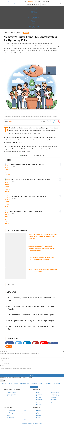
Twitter (19, 342)
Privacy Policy (38, 423)
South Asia (39, 394)
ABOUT (10, 384)
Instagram (38, 415)
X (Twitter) (38, 412)
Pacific (38, 392)
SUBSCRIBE (34, 387)
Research (24, 412)
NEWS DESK (30, 2)
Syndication (10, 396)
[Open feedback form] (4, 381)
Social (34, 21)
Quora (36, 342)
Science (33, 20)
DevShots (24, 410)
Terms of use (31, 423)
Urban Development (33, 26)
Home (6, 32)
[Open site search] (60, 3)
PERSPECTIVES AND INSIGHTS (33, 4)
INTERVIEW (44, 4)
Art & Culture (34, 8)
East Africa (39, 404)
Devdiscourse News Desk (10, 57)
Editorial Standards (11, 392)
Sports (34, 23)
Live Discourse (10, 417)
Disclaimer (24, 423)
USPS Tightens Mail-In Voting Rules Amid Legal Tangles (30, 320)
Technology (33, 9)
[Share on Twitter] (51, 122)
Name (1, 356)
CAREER (16, 384)
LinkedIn (28, 342)
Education (34, 12)
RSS (9, 346)
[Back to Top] (1, 380)
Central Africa (39, 403)
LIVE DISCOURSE (45, 2)
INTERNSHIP (48, 384)
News (12, 32)
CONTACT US (57, 384)
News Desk (24, 413)
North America (54, 399)
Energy (34, 14)
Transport (34, 24)
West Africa (54, 394)
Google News (54, 342)
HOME (4, 384)
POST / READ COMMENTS (36, 156)
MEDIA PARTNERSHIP (36, 384)
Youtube (45, 342)
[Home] (25, 1)
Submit (32, 375)
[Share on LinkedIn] (54, 122)
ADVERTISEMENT (24, 384)
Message (2, 365)
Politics (33, 15)
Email (1, 360)
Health (34, 18)
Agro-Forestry (33, 7)
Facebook (10, 342)
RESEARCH (38, 2)
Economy (33, 11)
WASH (33, 27)
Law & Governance (33, 17)
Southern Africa (55, 392)
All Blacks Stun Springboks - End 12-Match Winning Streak (31, 315)
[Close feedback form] (63, 351)
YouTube (38, 413)
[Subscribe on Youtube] (58, 122)
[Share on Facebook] (47, 122)
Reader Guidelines (11, 394)
